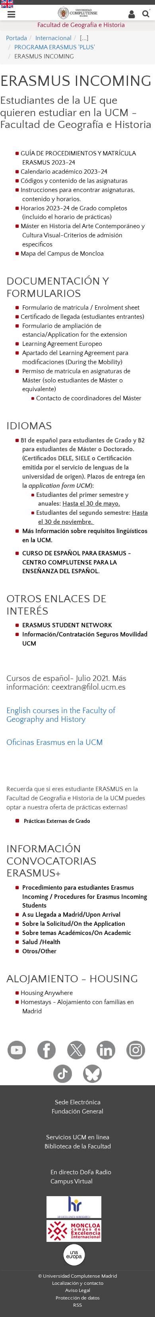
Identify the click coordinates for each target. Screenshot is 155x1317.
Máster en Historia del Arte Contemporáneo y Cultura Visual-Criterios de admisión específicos (83, 235)
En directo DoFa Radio (80, 1172)
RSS (77, 1305)
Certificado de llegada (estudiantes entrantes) (82, 316)
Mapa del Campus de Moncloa (62, 253)
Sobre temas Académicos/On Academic (76, 933)
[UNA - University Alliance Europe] (74, 1254)
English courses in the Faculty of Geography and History (60, 715)
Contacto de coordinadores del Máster (88, 398)
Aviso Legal (77, 1290)
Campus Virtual (71, 1181)
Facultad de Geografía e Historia (81, 25)
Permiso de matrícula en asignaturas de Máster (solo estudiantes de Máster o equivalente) (75, 380)
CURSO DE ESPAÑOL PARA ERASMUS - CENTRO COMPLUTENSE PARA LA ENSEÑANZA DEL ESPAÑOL (76, 562)
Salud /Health (41, 942)
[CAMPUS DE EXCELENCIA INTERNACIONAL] (73, 1230)
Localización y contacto (77, 1283)
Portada (16, 38)
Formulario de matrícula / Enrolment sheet (81, 307)
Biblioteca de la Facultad (78, 1146)
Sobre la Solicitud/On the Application (73, 923)
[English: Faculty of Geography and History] (7, 3)
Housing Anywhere (47, 993)
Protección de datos (78, 1298)
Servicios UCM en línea (77, 1137)
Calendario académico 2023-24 (64, 171)
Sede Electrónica (78, 1102)
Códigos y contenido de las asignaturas (74, 180)
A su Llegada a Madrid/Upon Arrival (71, 914)
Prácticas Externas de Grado (57, 821)
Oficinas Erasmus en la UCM (54, 742)
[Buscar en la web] (145, 13)
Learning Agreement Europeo (61, 343)
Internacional (53, 38)
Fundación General (77, 1111)
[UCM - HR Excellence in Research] (73, 1206)
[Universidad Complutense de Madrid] (77, 12)
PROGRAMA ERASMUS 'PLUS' (54, 47)
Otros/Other (39, 951)
